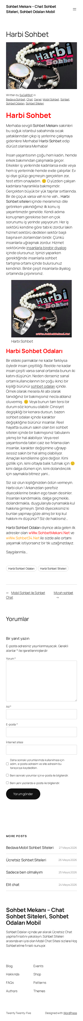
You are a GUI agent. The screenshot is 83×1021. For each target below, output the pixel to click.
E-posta (12, 724)
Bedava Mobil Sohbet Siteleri (30, 847)
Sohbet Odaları (15, 103)
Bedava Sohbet (15, 99)
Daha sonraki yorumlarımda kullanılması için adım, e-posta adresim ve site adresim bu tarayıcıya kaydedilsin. (37, 764)
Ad (8, 706)
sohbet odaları (43, 386)
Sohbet (64, 99)
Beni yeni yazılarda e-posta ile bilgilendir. (35, 783)
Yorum (11, 658)
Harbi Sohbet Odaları (21, 568)
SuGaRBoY (26, 95)
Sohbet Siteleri (35, 103)
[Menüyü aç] (74, 9)
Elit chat (12, 885)
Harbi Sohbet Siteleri (53, 568)
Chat (30, 99)
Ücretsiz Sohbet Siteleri (26, 860)
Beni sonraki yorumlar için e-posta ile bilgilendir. (39, 775)
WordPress (70, 1013)
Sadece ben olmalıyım (24, 872)
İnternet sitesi (14, 742)
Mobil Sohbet (51, 99)
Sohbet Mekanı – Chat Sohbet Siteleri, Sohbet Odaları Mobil (31, 9)
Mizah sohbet (63, 593)
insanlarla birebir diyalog (46, 247)
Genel (38, 99)
